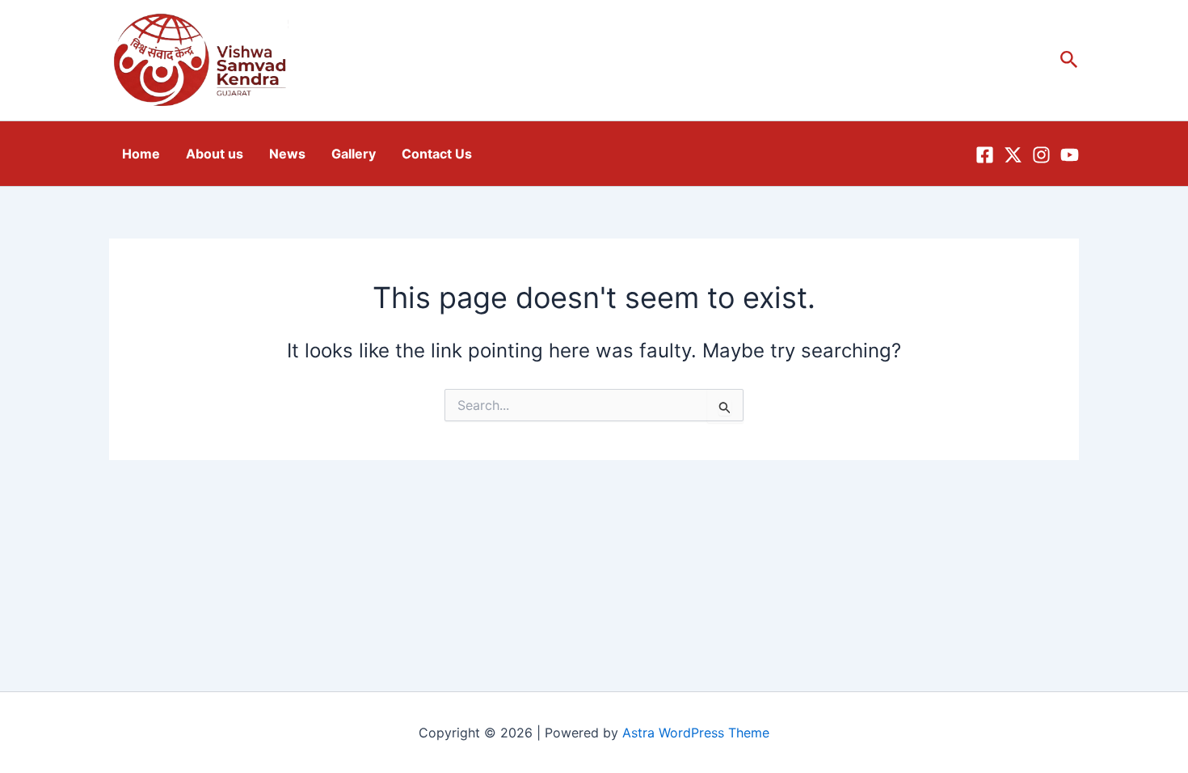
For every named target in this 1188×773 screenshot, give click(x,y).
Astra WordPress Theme (695, 732)
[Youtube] (1069, 155)
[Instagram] (1041, 155)
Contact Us (437, 154)
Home (141, 154)
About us (214, 154)
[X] (1013, 155)
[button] (1069, 60)
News (287, 154)
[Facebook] (984, 155)
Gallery (353, 154)
